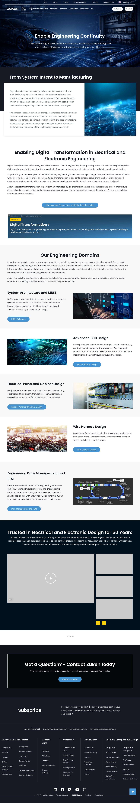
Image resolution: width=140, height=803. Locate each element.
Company (74, 9)
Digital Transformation (38, 9)
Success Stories (24, 761)
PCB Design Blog (129, 774)
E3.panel (5, 757)
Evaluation (117, 9)
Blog (45, 2)
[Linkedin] (55, 789)
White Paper (46, 756)
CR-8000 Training (129, 755)
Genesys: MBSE (46, 741)
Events (66, 2)
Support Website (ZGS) (69, 749)
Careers (55, 2)
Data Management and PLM (24, 509)
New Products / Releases (68, 761)
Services (63, 9)
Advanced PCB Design (87, 364)
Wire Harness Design (86, 449)
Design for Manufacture (110, 777)
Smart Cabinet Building (7, 767)
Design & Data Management (128, 749)
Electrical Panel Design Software (54, 729)
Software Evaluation (26, 775)
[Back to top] (132, 791)
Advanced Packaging (113, 757)
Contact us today (70, 679)
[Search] (92, 8)
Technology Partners (88, 763)
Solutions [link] (15, 219)
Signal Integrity (111, 762)
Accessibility (99, 795)
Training (95, 2)
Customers (68, 739)
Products (54, 9)
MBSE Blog (45, 760)
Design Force (110, 748)
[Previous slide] (98, 623)
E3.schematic (6, 748)
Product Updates (80, 2)
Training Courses (69, 767)
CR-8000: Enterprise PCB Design (122, 739)
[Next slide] (104, 623)
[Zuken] (17, 9)
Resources (84, 9)
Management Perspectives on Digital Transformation (70, 205)
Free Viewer (23, 756)
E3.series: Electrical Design (15, 739)
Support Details (68, 755)
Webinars (22, 766)
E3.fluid (4, 762)
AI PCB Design (111, 752)
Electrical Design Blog (26, 770)
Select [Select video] (114, 564)
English (126, 2)
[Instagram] (84, 789)
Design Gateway (111, 771)
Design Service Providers (68, 773)
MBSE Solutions (18, 319)
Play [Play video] (51, 578)
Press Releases (89, 769)
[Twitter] (70, 789)
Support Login (108, 2)
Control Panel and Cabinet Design (26, 407)
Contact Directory (90, 752)
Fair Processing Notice (45, 795)
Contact (129, 9)
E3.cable (5, 752)
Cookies (88, 795)
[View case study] (25, 639)
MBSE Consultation (48, 765)
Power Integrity (111, 766)
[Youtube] (77, 789)
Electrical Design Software (78, 729)
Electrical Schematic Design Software (103, 729)
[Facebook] (62, 789)
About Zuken (90, 739)
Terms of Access (62, 795)
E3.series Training (25, 751)
